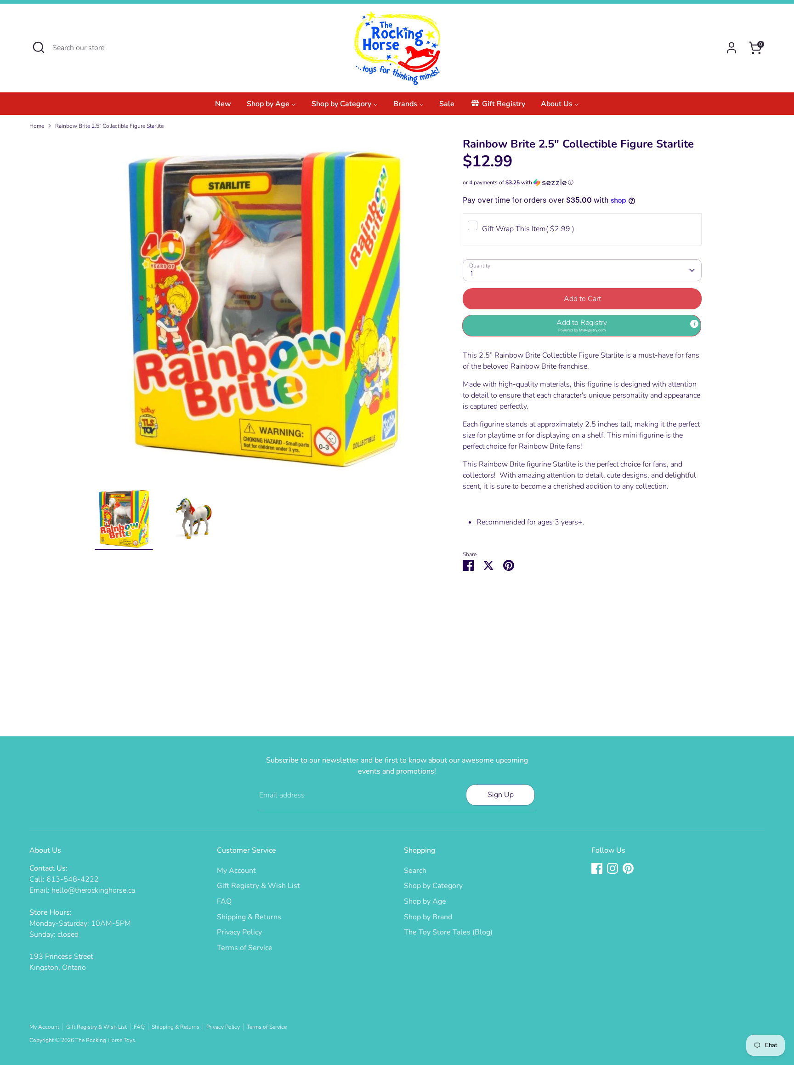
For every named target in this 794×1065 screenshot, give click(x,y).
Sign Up (501, 795)
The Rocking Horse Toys (105, 1040)
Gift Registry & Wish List (258, 886)
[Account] (731, 48)
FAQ (224, 901)
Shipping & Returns (249, 917)
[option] (264, 312)
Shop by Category (433, 886)
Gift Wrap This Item (528, 229)
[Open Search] (38, 47)
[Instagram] (612, 868)
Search (415, 871)
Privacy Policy (239, 932)
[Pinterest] (628, 868)
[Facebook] (596, 868)
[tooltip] (694, 323)
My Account (236, 871)
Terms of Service (244, 948)
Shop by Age (425, 901)
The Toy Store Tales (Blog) (448, 932)
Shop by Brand (428, 917)
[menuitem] (223, 106)
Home (36, 126)
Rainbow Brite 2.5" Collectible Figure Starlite (109, 126)
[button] (582, 182)
